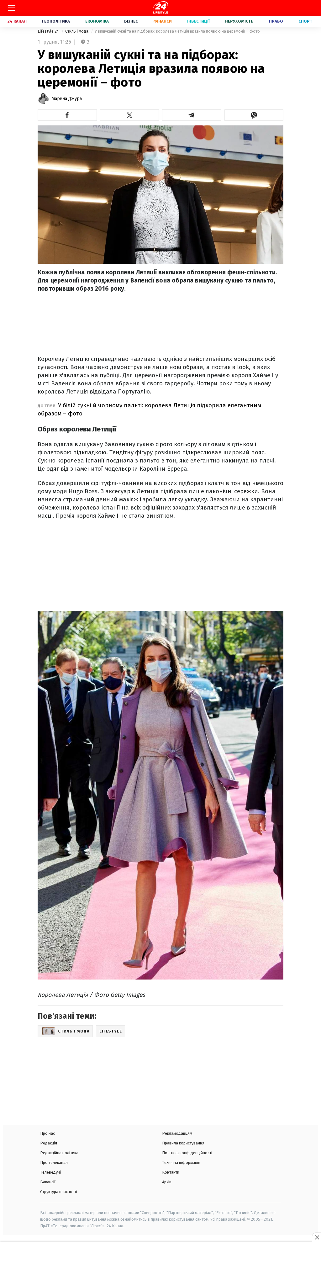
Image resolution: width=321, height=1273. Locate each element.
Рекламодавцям (177, 1133)
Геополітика (56, 21)
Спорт (305, 21)
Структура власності (58, 1191)
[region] (160, 1258)
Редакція (48, 1143)
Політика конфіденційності (187, 1152)
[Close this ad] (316, 1237)
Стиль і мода (77, 31)
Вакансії (47, 1182)
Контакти (170, 1172)
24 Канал (17, 21)
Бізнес (131, 21)
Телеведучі (50, 1172)
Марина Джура (66, 98)
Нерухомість (239, 21)
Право (276, 21)
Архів (166, 1182)
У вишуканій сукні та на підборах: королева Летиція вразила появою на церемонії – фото (177, 31)
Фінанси (162, 21)
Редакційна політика (59, 1152)
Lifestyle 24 (49, 31)
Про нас (47, 1133)
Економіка (97, 21)
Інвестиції (198, 21)
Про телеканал (54, 1162)
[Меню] (11, 8)
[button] (67, 115)
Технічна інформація (181, 1162)
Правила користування (183, 1143)
